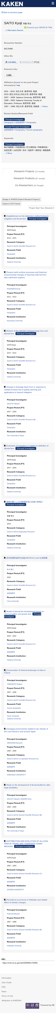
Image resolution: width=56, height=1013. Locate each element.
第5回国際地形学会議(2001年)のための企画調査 (27, 558)
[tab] (29, 171)
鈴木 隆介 (10, 569)
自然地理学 (20, 122)
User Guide (6, 982)
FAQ (3, 987)
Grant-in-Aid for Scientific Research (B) (21, 420)
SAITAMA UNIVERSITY (15, 890)
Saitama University (14, 262)
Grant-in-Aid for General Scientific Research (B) (24, 815)
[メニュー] (53, 3)
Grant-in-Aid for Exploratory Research (21, 532)
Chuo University (13, 601)
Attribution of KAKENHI (11, 1000)
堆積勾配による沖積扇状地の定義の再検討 (25, 502)
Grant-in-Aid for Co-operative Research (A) (22, 759)
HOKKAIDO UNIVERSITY (16, 775)
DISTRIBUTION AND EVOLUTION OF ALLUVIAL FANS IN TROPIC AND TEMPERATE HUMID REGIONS (26, 843)
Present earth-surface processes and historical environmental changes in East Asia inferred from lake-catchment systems (25, 275)
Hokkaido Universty (14, 946)
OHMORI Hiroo (26, 799)
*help (50, 27)
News (4, 991)
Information (6, 978)
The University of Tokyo (15, 436)
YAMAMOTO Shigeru (14, 684)
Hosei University (13, 716)
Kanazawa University (15, 321)
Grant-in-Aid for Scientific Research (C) (21, 246)
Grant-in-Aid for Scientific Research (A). (21, 700)
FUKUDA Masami (13, 914)
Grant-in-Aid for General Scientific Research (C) (24, 874)
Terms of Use (7, 996)
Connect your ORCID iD (37, 27)
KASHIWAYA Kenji (13, 289)
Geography (9, 122)
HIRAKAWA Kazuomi (14, 743)
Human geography (35, 130)
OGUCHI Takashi (13, 404)
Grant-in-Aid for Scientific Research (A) (21, 305)
